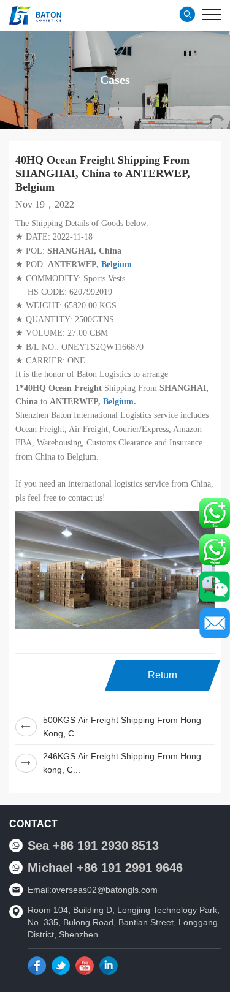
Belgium (116, 264)
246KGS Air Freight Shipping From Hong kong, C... (122, 762)
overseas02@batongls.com (105, 890)
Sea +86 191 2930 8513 (93, 845)
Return (162, 675)
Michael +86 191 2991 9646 (105, 867)
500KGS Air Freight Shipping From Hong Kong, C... (122, 726)
